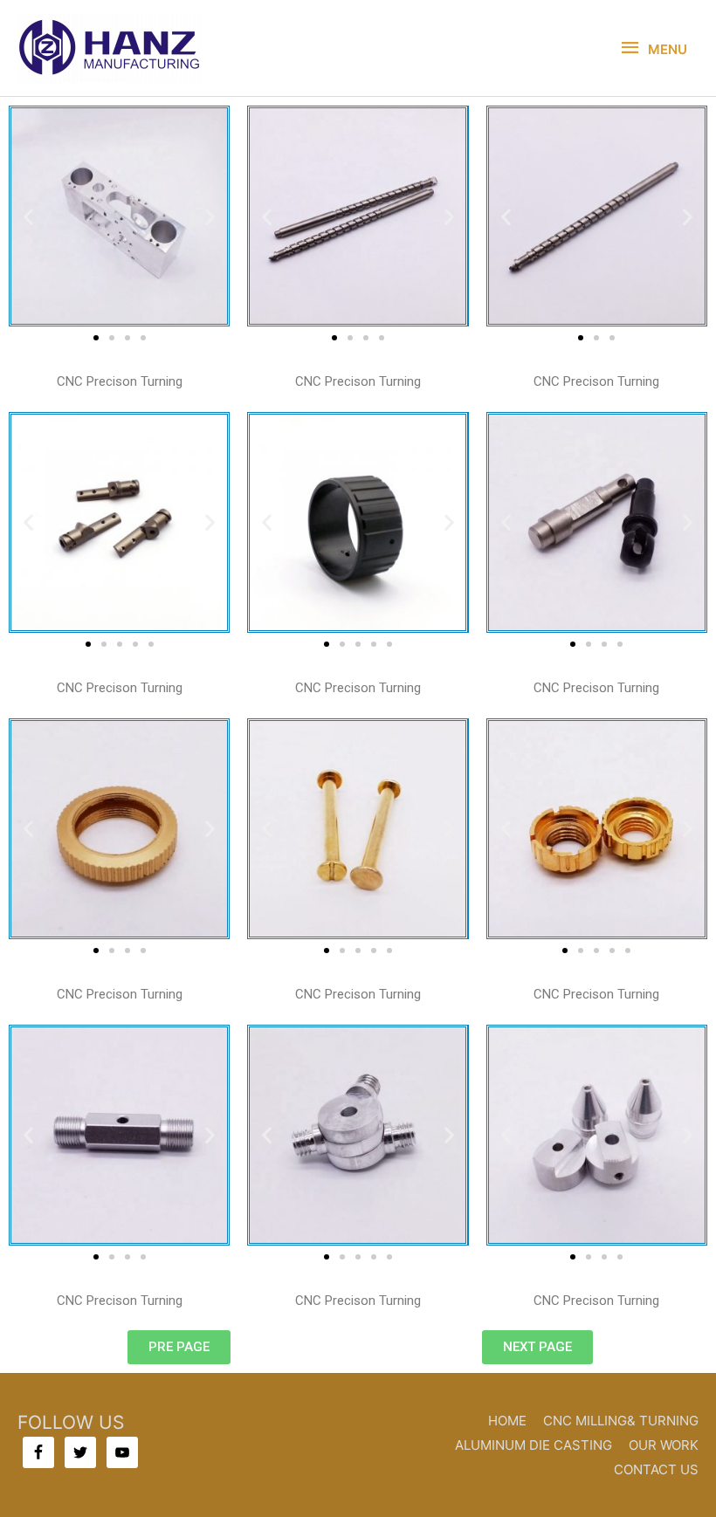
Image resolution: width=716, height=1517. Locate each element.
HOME (507, 1420)
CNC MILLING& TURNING (621, 1420)
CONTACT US (656, 1469)
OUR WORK (664, 1445)
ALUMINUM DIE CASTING (533, 1445)
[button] (28, 216)
